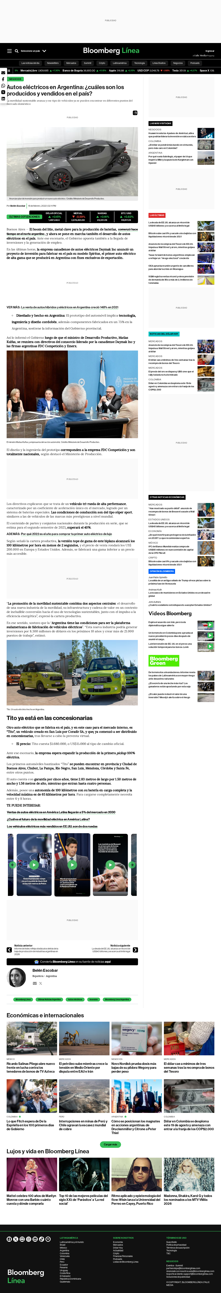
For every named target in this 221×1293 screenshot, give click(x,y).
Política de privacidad (176, 1245)
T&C (168, 1253)
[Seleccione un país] (44, 51)
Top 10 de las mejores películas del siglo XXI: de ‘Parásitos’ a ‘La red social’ (83, 1200)
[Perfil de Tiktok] (41, 1239)
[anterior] (9, 949)
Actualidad (118, 1250)
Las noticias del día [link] (30, 63)
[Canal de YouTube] (22, 1239)
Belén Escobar (17, 206)
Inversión (94, 999)
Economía (118, 1242)
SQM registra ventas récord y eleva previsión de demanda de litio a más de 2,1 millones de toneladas (171, 279)
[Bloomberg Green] (181, 661)
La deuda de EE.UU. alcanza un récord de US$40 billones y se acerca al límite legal (111, 950)
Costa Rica (65, 1273)
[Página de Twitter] (15, 1239)
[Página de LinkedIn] (35, 1239)
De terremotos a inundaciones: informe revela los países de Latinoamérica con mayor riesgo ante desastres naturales (172, 675)
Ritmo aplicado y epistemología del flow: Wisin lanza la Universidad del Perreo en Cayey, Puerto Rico (136, 1200)
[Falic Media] (195, 55)
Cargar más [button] (110, 1144)
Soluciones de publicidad (178, 1277)
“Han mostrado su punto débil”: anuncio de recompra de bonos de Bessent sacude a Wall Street (171, 511)
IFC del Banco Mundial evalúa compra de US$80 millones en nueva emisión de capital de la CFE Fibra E (171, 549)
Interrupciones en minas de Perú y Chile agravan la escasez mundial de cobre (83, 1125)
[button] (135, 113)
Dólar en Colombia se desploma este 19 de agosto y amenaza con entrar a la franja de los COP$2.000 (171, 386)
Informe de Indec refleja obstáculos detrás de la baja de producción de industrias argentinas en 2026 (36, 951)
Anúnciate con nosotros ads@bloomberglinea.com (190, 1271)
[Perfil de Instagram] (28, 1239)
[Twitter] (40, 983)
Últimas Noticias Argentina (49, 999)
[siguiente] (135, 949)
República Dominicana (70, 1278)
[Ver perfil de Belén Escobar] (20, 977)
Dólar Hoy (118, 1247)
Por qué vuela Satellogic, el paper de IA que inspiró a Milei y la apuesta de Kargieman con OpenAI (171, 159)
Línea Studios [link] (159, 63)
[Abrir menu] (9, 51)
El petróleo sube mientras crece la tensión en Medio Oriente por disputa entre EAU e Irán (83, 1067)
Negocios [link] (178, 63)
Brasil (62, 1245)
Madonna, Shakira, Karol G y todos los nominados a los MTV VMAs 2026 (188, 1200)
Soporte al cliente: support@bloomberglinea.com (189, 1274)
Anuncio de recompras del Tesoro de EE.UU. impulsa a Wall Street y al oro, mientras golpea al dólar (172, 247)
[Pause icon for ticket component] (9, 71)
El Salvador (65, 1276)
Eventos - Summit (174, 1265)
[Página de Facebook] (9, 1239)
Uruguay (64, 1270)
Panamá (63, 1267)
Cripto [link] (102, 63)
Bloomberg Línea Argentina (117, 999)
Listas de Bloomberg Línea (125, 1262)
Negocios (15, 79)
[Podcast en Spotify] (48, 1239)
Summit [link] (87, 63)
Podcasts (117, 1259)
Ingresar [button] (210, 51)
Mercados (118, 1245)
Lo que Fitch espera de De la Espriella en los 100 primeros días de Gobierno (30, 1125)
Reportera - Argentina (45, 976)
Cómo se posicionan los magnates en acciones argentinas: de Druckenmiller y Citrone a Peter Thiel (135, 1127)
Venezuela (65, 1256)
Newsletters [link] (53, 63)
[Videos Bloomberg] (181, 614)
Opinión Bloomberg (162, 571)
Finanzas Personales (123, 1256)
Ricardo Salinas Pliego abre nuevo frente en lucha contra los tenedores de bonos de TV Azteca (31, 1067)
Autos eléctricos (75, 999)
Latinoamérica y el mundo (72, 1242)
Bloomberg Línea (23, 999)
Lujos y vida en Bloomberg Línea (48, 1151)
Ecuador (64, 1264)
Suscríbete (171, 1242)
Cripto (116, 1253)
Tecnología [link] (139, 63)
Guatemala (65, 1281)
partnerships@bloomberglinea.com (183, 1268)
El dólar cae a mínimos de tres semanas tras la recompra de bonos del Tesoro (189, 1067)
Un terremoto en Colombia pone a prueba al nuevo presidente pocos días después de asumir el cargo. (171, 636)
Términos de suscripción (177, 1247)
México (63, 1247)
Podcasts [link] (194, 63)
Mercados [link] (71, 63)
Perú (62, 1262)
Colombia (64, 1253)
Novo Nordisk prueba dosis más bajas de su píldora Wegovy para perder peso (133, 1067)
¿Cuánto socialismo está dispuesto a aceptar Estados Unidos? (180, 605)
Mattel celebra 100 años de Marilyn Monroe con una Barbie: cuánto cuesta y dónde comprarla (31, 1200)
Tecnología (171, 1250)
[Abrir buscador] (17, 51)
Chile (62, 1259)
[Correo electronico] (35, 983)
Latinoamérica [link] (120, 63)
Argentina (64, 1250)
